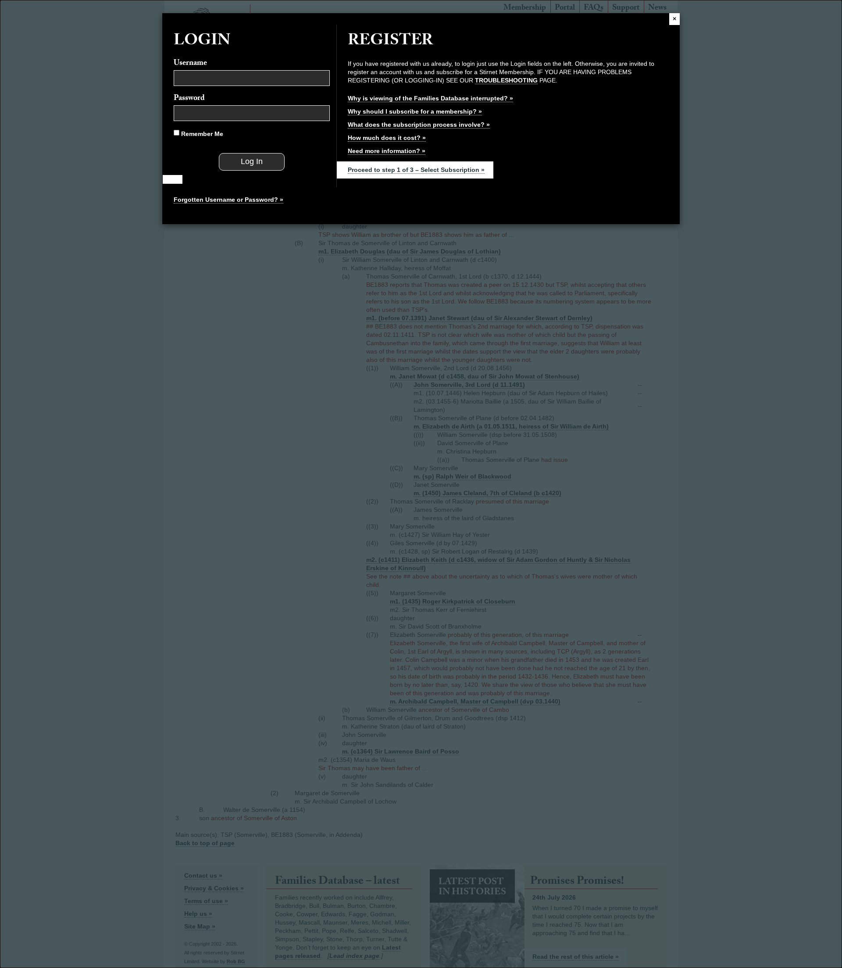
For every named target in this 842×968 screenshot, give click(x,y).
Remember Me (201, 133)
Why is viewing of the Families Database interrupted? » (430, 98)
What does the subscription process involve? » (419, 124)
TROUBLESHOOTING (506, 80)
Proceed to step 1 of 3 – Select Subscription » (416, 169)
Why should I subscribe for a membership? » (415, 111)
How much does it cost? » (387, 137)
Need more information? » (386, 150)
